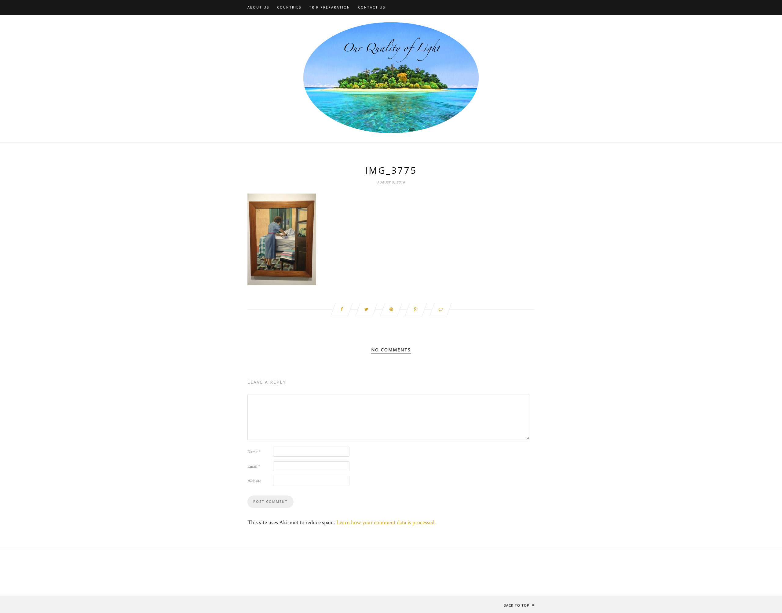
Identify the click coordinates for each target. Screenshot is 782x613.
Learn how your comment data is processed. (386, 522)
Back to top (517, 605)
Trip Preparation (329, 7)
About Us (258, 7)
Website (254, 481)
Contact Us (371, 7)
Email (253, 466)
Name (253, 452)
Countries (289, 7)
